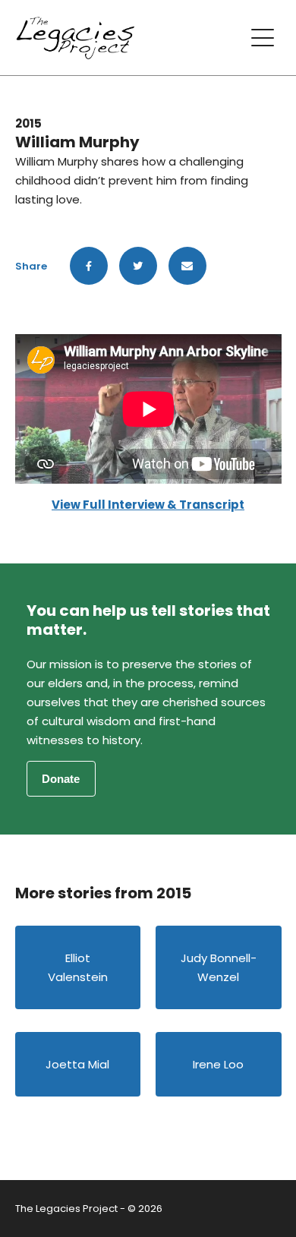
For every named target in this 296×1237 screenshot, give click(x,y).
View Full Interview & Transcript (148, 505)
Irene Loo (218, 1064)
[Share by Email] (187, 266)
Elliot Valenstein (78, 967)
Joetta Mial (77, 1064)
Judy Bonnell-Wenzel (219, 967)
